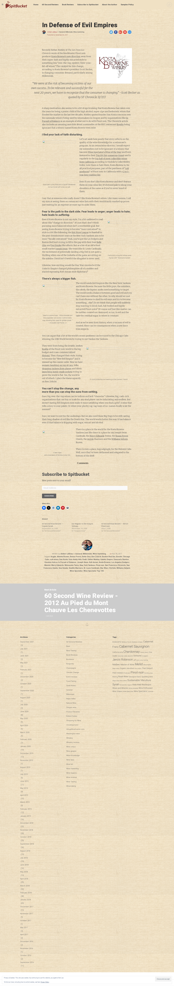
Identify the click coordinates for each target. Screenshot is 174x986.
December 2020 (26, 677)
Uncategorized (72, 725)
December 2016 (26, 941)
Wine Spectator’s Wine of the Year (104, 152)
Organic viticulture (127, 668)
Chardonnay (131, 651)
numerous (113, 155)
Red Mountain (148, 673)
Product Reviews (73, 712)
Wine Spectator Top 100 (94, 571)
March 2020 (24, 732)
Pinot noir (100, 565)
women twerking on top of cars (57, 365)
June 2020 (24, 711)
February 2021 (25, 670)
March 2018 (24, 886)
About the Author (109, 5)
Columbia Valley (122, 656)
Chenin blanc (144, 652)
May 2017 (24, 927)
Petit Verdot (117, 673)
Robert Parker (71, 716)
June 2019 (24, 781)
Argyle (90, 439)
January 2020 (25, 746)
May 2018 (24, 872)
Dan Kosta (63, 559)
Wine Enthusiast (146, 688)
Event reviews (71, 677)
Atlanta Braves (63, 557)
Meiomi (46, 355)
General (62, 32)
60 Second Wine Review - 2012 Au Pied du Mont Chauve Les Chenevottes (81, 603)
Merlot (139, 664)
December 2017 (26, 907)
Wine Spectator (76, 571)
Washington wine (73, 734)
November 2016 (26, 948)
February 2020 (25, 739)
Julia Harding (144, 660)
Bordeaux (70, 659)
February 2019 (25, 809)
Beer (68, 646)
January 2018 (25, 900)
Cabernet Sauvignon (134, 646)
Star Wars (104, 568)
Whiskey (69, 738)
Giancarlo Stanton (121, 559)
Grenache (137, 656)
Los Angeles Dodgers (120, 562)
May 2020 (24, 718)
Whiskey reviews (72, 742)
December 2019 (26, 753)
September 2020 (27, 691)
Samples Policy (127, 5)
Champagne (71, 668)
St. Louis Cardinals (91, 568)
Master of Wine (127, 664)
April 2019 (24, 795)
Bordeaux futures (127, 642)
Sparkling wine (147, 677)
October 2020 (25, 684)
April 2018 (24, 879)
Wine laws (70, 760)
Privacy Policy (45, 982)
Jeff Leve (136, 660)
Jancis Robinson (122, 659)
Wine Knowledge (73, 755)
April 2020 (24, 725)
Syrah (115, 684)
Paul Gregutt (147, 668)
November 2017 (26, 914)
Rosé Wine (123, 676)
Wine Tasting (71, 782)
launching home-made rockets (57, 371)
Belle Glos (86, 557)
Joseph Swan (61, 248)
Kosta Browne (105, 562)
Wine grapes (71, 751)
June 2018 (24, 865)
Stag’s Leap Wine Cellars (119, 680)
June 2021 (24, 656)
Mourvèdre (147, 665)
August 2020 (25, 698)
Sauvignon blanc (135, 677)
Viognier (129, 685)
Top (87, 625)
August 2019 (25, 767)
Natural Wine (71, 703)
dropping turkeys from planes (56, 368)
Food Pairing (71, 681)
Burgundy (70, 664)
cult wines (54, 559)
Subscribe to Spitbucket (87, 5)
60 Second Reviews (50, 5)
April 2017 (24, 934)
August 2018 (25, 851)
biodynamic (116, 642)
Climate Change (72, 672)
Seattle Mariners (76, 568)
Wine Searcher (128, 691)
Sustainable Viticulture (139, 680)
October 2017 (25, 921)
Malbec (116, 664)
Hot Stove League (80, 232)
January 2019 (25, 816)
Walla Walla (136, 685)
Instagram (145, 656)
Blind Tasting (71, 651)
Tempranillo (123, 685)
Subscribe (49, 496)
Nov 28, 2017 (117, 554)
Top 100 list (101, 155)
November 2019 (26, 760)
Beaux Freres (122, 436)
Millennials (69, 32)
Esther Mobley (94, 559)
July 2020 (24, 705)
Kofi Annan (93, 562)
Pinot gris (126, 673)
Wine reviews (71, 777)
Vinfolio (112, 568)
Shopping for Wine (73, 720)
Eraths (45, 349)
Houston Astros (51, 562)
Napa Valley (71, 699)
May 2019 (24, 788)
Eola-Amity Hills (75, 559)
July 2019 (24, 774)
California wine (117, 652)
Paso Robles (138, 668)
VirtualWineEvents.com (75, 729)
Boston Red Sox (108, 557)
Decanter (130, 656)
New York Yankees (87, 565)
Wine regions (71, 773)
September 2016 (27, 962)
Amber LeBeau (52, 32)
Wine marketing (78, 32)
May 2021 (24, 663)
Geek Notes (71, 685)
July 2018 (24, 858)
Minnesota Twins (72, 565)
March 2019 (24, 802)
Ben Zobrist (96, 557)
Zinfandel (150, 691)
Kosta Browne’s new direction (65, 56)
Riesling (115, 677)
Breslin (120, 124)
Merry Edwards (97, 436)
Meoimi (47, 565)
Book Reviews (68, 5)
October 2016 (25, 955)
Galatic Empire (106, 559)
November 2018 (26, 830)
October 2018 (25, 837)
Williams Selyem (120, 439)
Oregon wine (71, 707)
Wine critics (71, 747)
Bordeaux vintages (137, 642)
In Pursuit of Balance (67, 562)
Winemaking (71, 786)
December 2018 (26, 823)
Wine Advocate (133, 688)
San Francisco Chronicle (115, 565)
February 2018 (25, 893)
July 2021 (24, 649)
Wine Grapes (117, 691)
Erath (85, 559)
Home (35, 5)
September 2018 (27, 844)
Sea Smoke (56, 245)
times (120, 155)
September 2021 (27, 642)
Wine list (69, 764)
